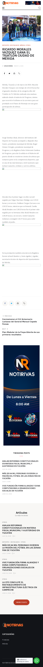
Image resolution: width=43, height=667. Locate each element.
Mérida (22, 45)
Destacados (14, 45)
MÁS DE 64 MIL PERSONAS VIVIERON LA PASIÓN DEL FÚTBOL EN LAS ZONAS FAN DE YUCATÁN (21, 548)
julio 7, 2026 (6, 481)
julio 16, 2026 (6, 469)
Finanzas (5, 640)
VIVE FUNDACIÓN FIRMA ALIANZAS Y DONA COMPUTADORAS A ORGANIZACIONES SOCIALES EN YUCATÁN (20, 566)
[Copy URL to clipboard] (19, 73)
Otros (28, 45)
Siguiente (38, 2)
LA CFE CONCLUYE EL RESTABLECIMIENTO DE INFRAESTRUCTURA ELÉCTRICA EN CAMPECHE (19, 586)
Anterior (28, 2)
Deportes (5, 45)
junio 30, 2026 (7, 494)
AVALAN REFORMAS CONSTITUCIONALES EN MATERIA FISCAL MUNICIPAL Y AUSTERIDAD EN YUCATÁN (21, 529)
